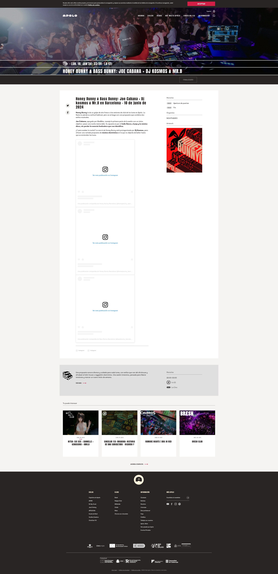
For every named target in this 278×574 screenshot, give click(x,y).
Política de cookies (94, 5)
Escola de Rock (93, 514)
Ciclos (151, 16)
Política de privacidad (124, 570)
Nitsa (116, 510)
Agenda (141, 16)
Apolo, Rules (144, 523)
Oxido (116, 507)
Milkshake (117, 504)
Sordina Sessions (94, 517)
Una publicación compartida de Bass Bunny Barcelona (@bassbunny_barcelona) (105, 339)
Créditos (143, 517)
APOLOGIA (92, 510)
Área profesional (145, 510)
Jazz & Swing (92, 507)
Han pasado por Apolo (147, 527)
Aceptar (201, 4)
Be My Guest (92, 504)
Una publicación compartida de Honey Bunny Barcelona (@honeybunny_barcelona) (106, 203)
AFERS (91, 501)
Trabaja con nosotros (147, 520)
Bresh (116, 497)
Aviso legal (114, 570)
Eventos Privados (146, 530)
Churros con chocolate (121, 514)
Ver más (79, 383)
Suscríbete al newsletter (173, 497)
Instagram (81, 350)
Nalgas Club (118, 501)
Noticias (143, 501)
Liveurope (143, 507)
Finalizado (188, 80)
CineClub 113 (189, 16)
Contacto (143, 497)
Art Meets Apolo (172, 16)
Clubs (159, 16)
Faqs (142, 514)
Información (204, 16)
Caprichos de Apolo (94, 497)
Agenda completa (137, 464)
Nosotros (143, 504)
